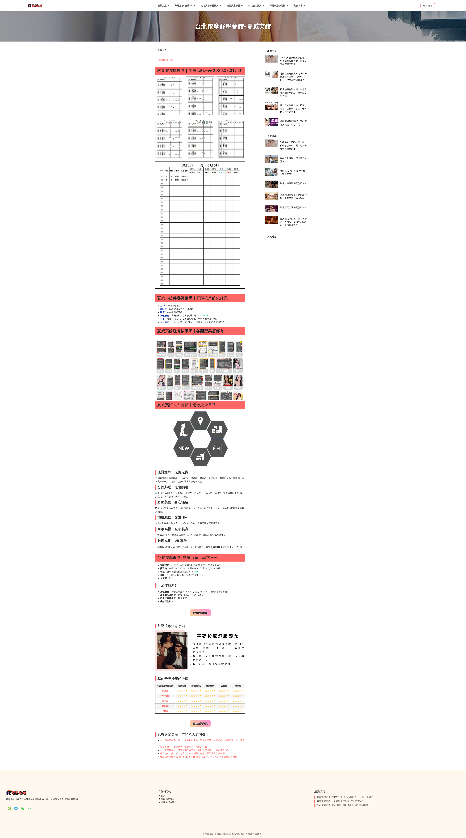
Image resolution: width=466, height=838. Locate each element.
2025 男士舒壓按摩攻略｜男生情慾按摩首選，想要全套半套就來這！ (293, 60)
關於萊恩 (162, 5)
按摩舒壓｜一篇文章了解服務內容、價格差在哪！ (184, 747)
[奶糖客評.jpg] (178, 397)
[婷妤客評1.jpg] (189, 397)
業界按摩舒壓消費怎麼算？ (293, 183)
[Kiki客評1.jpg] (230, 347)
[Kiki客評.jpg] (202, 347)
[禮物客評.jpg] (203, 363)
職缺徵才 (297, 5)
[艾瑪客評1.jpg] (213, 347)
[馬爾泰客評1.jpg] (170, 380)
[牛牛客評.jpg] (224, 363)
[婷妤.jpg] (228, 380)
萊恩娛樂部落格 (277, 5)
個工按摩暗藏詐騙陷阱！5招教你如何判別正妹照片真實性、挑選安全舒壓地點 (198, 756)
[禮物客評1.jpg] (177, 363)
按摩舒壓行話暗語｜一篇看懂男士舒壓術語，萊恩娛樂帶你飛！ (293, 92)
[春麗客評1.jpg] (208, 380)
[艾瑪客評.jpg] (239, 347)
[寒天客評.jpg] (186, 380)
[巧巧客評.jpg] (226, 397)
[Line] (9, 808)
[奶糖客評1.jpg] (169, 397)
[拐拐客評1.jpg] (168, 363)
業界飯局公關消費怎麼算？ (293, 207)
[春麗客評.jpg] (217, 380)
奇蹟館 (165, 711)
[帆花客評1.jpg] (213, 397)
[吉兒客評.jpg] (170, 347)
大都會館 (165, 696)
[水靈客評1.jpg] (179, 347)
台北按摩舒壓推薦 (210, 5)
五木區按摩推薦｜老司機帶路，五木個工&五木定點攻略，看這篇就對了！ (293, 222)
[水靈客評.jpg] (185, 363)
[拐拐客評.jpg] (160, 363)
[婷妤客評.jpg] (197, 380)
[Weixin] (22, 808)
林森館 (165, 691)
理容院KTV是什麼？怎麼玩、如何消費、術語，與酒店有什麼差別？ (193, 753)
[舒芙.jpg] (161, 380)
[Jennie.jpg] (238, 397)
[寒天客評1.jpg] (177, 380)
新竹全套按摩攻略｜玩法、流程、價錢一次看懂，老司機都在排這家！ (293, 108)
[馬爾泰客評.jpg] (194, 363)
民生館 (165, 701)
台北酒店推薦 (255, 5)
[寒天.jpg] (238, 363)
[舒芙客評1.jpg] (161, 397)
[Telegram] (16, 808)
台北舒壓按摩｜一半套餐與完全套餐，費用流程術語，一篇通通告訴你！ (195, 750)
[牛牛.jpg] (238, 380)
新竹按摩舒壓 (233, 5)
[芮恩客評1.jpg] (212, 363)
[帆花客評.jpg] (201, 397)
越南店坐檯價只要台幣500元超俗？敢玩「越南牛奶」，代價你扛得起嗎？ (293, 76)
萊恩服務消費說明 (184, 5)
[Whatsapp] (29, 808)
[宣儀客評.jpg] (222, 347)
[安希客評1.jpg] (190, 347)
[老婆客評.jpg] (161, 347)
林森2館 (165, 706)
